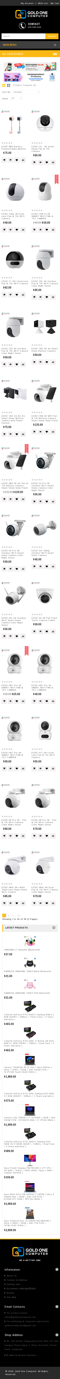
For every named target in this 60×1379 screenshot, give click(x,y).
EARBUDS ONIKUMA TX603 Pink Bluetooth (27, 993)
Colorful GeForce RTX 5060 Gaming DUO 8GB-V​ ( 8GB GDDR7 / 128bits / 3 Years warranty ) (29, 1095)
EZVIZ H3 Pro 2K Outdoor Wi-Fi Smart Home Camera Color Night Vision (43, 487)
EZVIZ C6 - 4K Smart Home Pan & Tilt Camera (43, 149)
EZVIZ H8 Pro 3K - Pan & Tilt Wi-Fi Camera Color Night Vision (44, 822)
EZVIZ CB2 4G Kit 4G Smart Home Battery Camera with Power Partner (13, 420)
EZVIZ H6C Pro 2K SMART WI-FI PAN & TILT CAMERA (12, 688)
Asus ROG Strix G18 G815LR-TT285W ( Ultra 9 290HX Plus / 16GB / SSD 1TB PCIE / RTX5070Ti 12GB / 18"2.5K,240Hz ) (29, 1197)
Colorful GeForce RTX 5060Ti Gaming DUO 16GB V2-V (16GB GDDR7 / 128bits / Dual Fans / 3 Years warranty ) (29, 1144)
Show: (5, 98)
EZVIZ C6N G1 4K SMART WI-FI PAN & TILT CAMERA (42, 216)
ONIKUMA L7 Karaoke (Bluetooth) (22, 949)
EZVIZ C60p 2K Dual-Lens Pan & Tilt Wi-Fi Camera (13, 216)
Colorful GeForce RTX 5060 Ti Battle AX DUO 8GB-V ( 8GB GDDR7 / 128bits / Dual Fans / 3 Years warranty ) (29, 1043)
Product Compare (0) (24, 85)
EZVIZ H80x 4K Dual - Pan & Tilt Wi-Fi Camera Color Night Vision (45, 890)
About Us (12, 1275)
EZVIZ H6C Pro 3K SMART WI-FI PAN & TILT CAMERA (42, 688)
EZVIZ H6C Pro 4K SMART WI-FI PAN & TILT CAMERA (12, 755)
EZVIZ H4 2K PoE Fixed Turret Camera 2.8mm (44, 619)
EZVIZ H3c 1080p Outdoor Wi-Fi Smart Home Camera (43, 553)
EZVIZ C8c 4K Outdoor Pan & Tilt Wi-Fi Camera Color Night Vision (15, 351)
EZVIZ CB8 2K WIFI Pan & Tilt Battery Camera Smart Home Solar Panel (45, 418)
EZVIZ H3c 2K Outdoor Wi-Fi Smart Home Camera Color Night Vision (14, 622)
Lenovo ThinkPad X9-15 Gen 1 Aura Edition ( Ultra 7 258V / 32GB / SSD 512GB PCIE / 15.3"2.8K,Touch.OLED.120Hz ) (28, 1070)
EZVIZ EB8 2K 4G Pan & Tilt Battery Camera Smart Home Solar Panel (15, 486)
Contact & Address (17, 1280)
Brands (10, 1293)
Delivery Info (13, 1284)
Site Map (11, 1297)
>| (18, 915)
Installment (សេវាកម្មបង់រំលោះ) (21, 1288)
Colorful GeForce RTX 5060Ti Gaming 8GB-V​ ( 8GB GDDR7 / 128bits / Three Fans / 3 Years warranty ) (29, 1017)
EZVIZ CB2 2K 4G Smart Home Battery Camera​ (45, 350)
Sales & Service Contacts (22, 1355)
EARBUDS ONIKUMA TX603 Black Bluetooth (27, 971)
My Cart (55, 3)
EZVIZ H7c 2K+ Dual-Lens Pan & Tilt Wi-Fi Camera (43, 755)
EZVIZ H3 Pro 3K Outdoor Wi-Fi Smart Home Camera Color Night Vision (13, 554)
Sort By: (6, 92)
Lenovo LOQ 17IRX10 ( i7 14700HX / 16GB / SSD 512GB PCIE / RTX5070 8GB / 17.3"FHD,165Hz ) (29, 1119)
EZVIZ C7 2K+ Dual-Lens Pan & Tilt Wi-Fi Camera (15, 282)
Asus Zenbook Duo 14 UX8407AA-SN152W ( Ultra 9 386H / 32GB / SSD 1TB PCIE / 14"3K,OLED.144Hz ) (27, 1223)
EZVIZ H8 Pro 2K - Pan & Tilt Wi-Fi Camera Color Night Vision (14, 822)
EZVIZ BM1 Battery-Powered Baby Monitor (14, 147)
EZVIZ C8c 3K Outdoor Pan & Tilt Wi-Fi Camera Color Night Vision (45, 284)
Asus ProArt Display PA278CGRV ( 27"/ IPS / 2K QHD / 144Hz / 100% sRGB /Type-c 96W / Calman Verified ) (28, 1170)
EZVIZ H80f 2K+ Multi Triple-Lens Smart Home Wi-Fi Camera (14, 890)
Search (52, 36)
